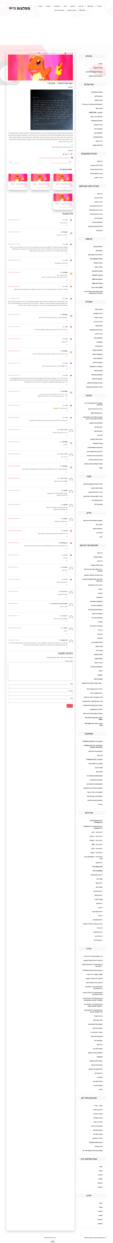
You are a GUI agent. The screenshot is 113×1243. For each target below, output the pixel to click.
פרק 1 (40, 158)
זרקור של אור (98, 427)
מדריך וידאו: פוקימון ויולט (94, 689)
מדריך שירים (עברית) (96, 206)
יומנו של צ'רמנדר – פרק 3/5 (19, 185)
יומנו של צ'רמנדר (33, 53)
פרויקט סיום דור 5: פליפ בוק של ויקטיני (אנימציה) (92, 993)
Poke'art (99, 1057)
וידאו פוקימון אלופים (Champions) (96, 821)
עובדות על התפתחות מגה (94, 447)
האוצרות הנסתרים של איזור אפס (92, 520)
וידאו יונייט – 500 (97, 844)
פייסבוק (72, 6)
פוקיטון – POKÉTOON (95, 112)
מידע (100, 537)
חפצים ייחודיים (97, 1134)
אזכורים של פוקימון (96, 439)
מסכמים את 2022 (97, 279)
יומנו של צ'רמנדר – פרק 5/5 (64, 185)
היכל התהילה (98, 1146)
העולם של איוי (98, 1040)
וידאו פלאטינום (97, 920)
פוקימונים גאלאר (97, 354)
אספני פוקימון (72, 10)
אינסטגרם (57, 6)
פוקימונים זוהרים (97, 222)
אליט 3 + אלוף (98, 1122)
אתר (72, 698)
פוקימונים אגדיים (97, 618)
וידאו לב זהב (98, 936)
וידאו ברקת (99, 883)
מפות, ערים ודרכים (96, 1126)
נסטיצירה (99, 1077)
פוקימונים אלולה (97, 350)
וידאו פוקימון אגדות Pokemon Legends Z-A (93, 827)
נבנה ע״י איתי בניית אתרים (50, 1237)
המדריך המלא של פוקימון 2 (94, 387)
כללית (100, 1090)
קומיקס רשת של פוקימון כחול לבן (92, 1151)
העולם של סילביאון (96, 1036)
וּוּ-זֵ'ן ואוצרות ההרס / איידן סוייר (93, 956)
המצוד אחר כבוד (97, 1049)
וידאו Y (100, 916)
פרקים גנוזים (98, 218)
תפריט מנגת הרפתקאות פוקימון (93, 484)
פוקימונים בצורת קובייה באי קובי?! (92, 104)
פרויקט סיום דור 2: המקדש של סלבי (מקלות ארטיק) (93, 1011)
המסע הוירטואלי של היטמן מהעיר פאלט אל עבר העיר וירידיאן (92, 418)
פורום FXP (82, 10)
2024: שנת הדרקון (97, 287)
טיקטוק (48, 6)
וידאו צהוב (99, 903)
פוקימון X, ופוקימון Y (96, 780)
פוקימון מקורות (97, 137)
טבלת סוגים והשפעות (96, 330)
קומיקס (100, 1187)
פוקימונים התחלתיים (96, 601)
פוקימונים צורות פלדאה (95, 610)
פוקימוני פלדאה (97, 362)
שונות (100, 468)
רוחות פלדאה (98, 96)
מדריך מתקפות (97, 313)
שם (71, 683)
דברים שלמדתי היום (96, 693)
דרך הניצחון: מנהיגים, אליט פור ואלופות (93, 570)
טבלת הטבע (98, 326)
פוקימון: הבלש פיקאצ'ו (95, 76)
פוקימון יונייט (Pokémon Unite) (92, 741)
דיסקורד (40, 6)
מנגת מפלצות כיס (97, 500)
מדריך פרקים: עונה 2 (96, 169)
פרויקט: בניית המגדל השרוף (94, 978)
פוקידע (100, 593)
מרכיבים (100, 634)
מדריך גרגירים (98, 322)
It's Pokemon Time (96, 259)
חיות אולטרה (98, 346)
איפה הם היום (98, 431)
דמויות (100, 589)
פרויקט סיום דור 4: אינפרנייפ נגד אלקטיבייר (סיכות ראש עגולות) (92, 999)
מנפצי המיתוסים (97, 443)
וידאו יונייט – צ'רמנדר (95, 836)
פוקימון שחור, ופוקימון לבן (94, 784)
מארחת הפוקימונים (96, 92)
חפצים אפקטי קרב (96, 642)
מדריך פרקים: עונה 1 (96, 165)
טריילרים (99, 561)
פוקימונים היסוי (97, 358)
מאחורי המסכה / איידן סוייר (94, 974)
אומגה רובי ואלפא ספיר (95, 764)
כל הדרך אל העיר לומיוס (95, 409)
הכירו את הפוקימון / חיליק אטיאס (92, 701)
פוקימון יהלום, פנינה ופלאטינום (93, 788)
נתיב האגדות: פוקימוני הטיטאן (93, 575)
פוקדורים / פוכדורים (96, 626)
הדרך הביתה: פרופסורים (95, 585)
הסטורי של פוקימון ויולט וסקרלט (92, 705)
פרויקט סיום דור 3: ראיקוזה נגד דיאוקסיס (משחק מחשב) (93, 1005)
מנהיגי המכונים (98, 1118)
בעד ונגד (99, 435)
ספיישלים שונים (97, 145)
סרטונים (100, 1183)
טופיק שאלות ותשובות (95, 1142)
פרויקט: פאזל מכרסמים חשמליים (92, 970)
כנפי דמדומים (98, 125)
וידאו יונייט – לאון (97, 832)
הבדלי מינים (98, 334)
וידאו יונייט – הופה (96, 849)
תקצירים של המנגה (96, 488)
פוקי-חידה (99, 533)
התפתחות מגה (98, 133)
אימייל (70, 691)
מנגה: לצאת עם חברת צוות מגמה (92, 496)
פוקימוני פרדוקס (97, 379)
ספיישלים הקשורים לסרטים (94, 72)
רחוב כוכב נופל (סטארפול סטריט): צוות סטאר (92, 580)
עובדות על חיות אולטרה (95, 460)
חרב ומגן (99, 755)
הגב (67, 225)
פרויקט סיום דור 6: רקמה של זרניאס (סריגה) (93, 988)
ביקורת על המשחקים (96, 709)
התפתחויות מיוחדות (96, 667)
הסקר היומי (99, 525)
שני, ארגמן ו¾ (98, 1016)
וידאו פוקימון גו (97, 932)
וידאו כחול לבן (98, 940)
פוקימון (45, 158)
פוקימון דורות (98, 129)
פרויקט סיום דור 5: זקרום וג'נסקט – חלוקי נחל (92, 965)
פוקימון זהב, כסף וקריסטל (94, 796)
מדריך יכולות (98, 318)
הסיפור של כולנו (97, 1028)
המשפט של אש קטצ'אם (95, 1024)
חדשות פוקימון (97, 247)
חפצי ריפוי (99, 650)
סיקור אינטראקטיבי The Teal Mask (93, 719)
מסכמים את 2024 (97, 283)
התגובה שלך (69, 661)
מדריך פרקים (98, 198)
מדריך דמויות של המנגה (95, 492)
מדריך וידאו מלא (97, 1138)
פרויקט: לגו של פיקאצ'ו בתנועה (93, 960)
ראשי (100, 1167)
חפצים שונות (98, 659)
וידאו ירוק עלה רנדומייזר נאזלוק (92, 924)
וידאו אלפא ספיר (97, 912)
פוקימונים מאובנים (96, 375)
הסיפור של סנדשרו (96, 1065)
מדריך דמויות (98, 178)
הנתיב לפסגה (98, 100)
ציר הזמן (99, 194)
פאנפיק (50, 158)
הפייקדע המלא (97, 1110)
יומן (65, 158)
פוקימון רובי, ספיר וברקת (94, 792)
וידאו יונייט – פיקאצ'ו (95, 840)
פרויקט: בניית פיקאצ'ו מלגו (94, 983)
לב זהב (100, 908)
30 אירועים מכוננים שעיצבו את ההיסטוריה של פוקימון (93, 292)
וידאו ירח (99, 928)
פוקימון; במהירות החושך (95, 1053)
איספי (66, 579)
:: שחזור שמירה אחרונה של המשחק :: (92, 684)
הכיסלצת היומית (97, 529)
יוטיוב (65, 6)
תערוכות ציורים (97, 1085)
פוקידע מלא (98, 309)
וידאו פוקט (99, 863)
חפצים (100, 622)
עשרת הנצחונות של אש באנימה (93, 464)
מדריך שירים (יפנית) (96, 214)
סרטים (100, 64)
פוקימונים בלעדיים (96, 605)
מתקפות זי (99, 342)
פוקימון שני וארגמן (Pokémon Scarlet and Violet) (93, 746)
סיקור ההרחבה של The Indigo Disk (93, 724)
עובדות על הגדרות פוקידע (94, 456)
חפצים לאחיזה (98, 655)
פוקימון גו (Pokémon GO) (94, 759)
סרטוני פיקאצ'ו (97, 68)
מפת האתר (90, 6)
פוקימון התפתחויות (96, 121)
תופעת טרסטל (98, 371)
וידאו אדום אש (98, 891)
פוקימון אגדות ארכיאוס (95, 751)
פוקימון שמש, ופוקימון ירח (94, 776)
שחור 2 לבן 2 (98, 768)
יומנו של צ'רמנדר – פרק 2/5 (64, 205)
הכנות (100, 1171)
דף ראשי (99, 161)
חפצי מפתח (99, 646)
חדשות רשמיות (98, 557)
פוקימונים (99, 597)
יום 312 (68, 158)
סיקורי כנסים (98, 267)
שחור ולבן (99, 879)
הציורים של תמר (97, 1081)
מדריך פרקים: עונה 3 (96, 174)
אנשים (100, 1179)
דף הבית (99, 6)
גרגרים (100, 630)
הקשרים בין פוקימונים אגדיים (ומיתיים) (93, 404)
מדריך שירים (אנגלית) (95, 210)
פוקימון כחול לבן (59, 10)
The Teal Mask (97, 871)
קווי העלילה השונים (96, 565)
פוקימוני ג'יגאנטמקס (96, 367)
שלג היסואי (99, 108)
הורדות (100, 804)
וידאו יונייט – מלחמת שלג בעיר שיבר (93, 858)
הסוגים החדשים (97, 1130)
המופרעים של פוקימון (95, 423)
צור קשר (81, 6)
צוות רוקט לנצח (97, 1020)
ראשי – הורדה (98, 1106)
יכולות (100, 671)
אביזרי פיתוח (98, 663)
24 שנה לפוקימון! (97, 275)
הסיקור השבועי (98, 263)
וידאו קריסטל (98, 895)
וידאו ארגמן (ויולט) (96, 875)
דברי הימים (99, 141)
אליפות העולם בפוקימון (95, 226)
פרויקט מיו (99, 230)
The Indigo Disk (97, 867)
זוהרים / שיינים (97, 1114)
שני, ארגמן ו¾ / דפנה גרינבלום (93, 697)
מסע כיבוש (99, 772)
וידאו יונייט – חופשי (96, 853)
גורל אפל (99, 1045)
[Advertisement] (56, 31)
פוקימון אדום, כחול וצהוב (94, 800)
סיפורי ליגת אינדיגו (96, 1032)
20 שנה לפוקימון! (97, 271)
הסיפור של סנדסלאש (96, 1061)
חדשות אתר (99, 251)
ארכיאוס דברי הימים (96, 117)
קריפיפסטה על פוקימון (95, 1069)
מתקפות (99, 675)
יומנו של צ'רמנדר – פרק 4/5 (41, 185)
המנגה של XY (98, 504)
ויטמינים (99, 638)
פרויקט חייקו (98, 1073)
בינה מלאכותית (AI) (96, 413)
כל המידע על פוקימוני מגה (94, 452)
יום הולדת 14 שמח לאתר (95, 255)
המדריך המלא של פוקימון (94, 383)
